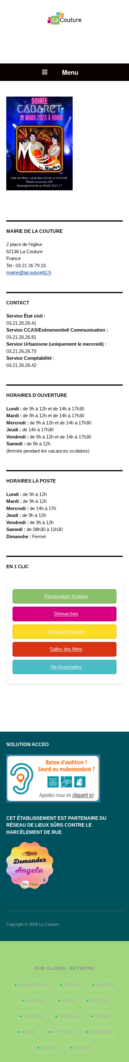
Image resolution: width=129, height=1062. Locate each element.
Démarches (66, 613)
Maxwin (28, 1031)
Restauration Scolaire (66, 596)
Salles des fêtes (66, 649)
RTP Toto (98, 1000)
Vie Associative (66, 666)
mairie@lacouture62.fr (28, 272)
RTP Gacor (62, 1031)
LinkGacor (68, 1016)
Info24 (67, 1000)
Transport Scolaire (66, 631)
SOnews (71, 985)
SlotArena (83, 1047)
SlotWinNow (100, 1031)
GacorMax (32, 1016)
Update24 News (32, 985)
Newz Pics (35, 1000)
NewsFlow (105, 985)
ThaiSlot (102, 1016)
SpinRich (49, 1047)
